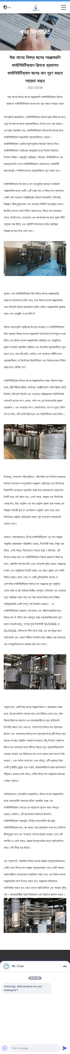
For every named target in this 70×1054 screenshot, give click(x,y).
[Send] (65, 1048)
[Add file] (4, 1048)
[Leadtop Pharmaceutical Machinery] (35, 7)
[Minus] (65, 966)
